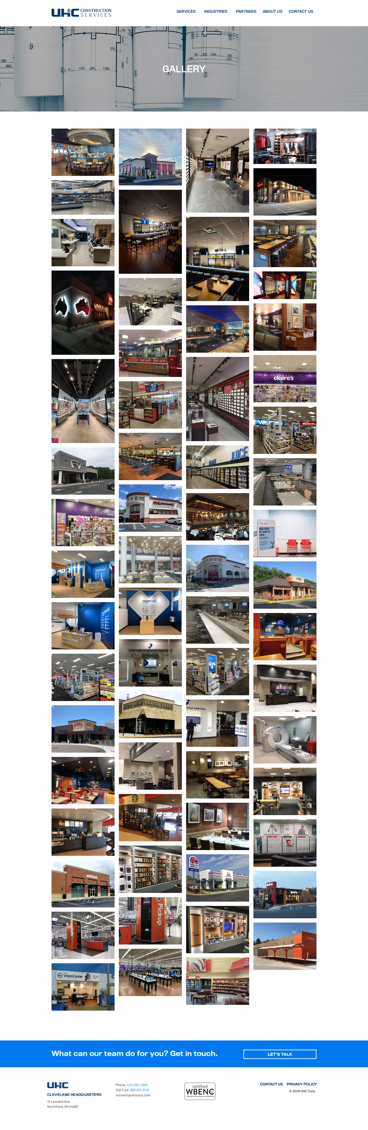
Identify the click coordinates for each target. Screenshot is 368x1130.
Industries (215, 11)
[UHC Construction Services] (81, 12)
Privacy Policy (302, 1084)
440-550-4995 (137, 1085)
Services (186, 11)
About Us (272, 11)
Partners (246, 11)
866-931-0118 (139, 1090)
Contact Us (301, 11)
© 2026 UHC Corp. (302, 1091)
